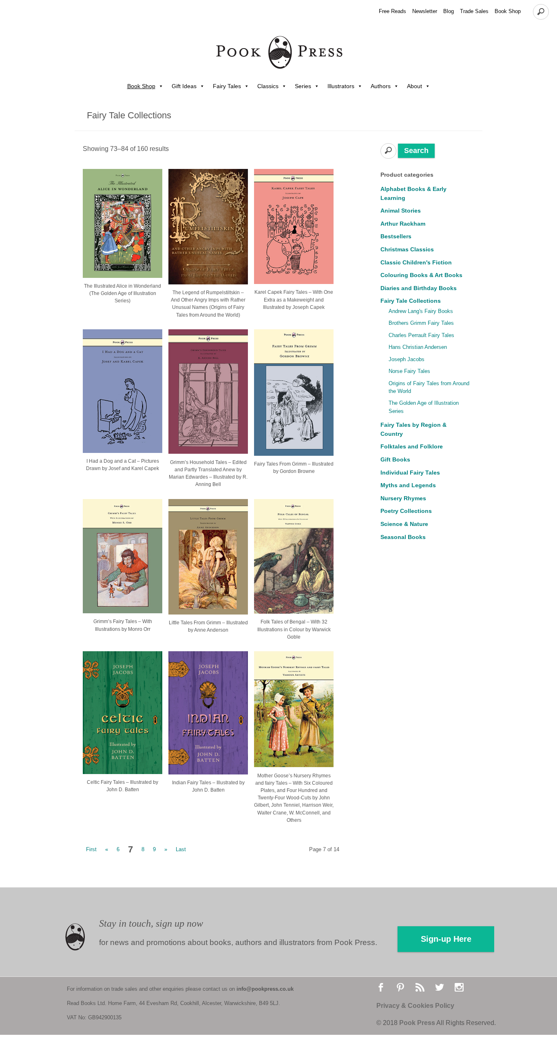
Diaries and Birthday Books (418, 288)
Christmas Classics (407, 249)
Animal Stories (400, 210)
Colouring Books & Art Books (421, 275)
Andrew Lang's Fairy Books (421, 311)
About (414, 86)
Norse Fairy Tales (409, 371)
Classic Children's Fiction (416, 262)
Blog (448, 11)
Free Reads (392, 11)
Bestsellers (395, 236)
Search (416, 150)
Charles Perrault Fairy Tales (421, 335)
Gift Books (395, 459)
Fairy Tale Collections (410, 300)
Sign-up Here (446, 938)
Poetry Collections (406, 511)
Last (181, 849)
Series (303, 86)
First (91, 849)
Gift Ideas (184, 86)
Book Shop (508, 11)
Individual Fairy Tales (410, 472)
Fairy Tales (227, 86)
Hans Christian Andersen (418, 347)
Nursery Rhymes (403, 498)
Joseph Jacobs (406, 359)
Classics (267, 86)
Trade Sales (474, 11)
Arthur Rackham (402, 223)
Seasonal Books (403, 537)
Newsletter (424, 11)
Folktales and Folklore (411, 446)
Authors (381, 86)
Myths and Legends (408, 485)
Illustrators (340, 86)
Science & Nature (404, 524)
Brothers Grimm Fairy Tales (421, 323)
